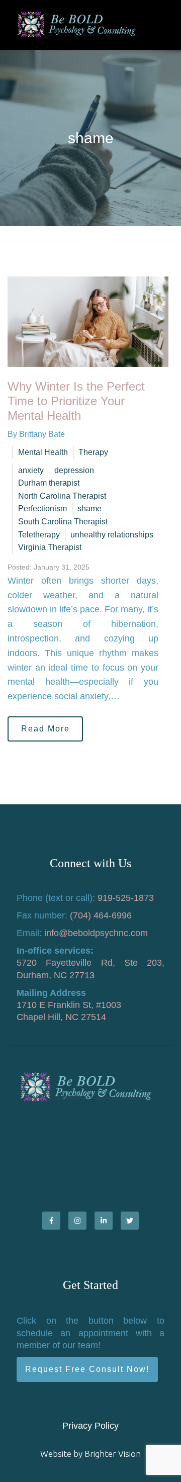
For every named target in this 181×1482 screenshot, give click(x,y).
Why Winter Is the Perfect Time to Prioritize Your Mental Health (76, 401)
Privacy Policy (90, 1426)
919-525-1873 (126, 898)
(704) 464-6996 (101, 915)
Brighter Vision (112, 1453)
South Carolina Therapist (63, 521)
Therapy (93, 452)
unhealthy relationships (111, 534)
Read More (45, 728)
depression (74, 470)
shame (89, 508)
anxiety (31, 470)
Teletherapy (39, 534)
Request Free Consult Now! (87, 1369)
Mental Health (43, 452)
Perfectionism (42, 508)
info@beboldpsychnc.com (96, 933)
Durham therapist (48, 483)
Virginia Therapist (49, 547)
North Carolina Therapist (62, 496)
